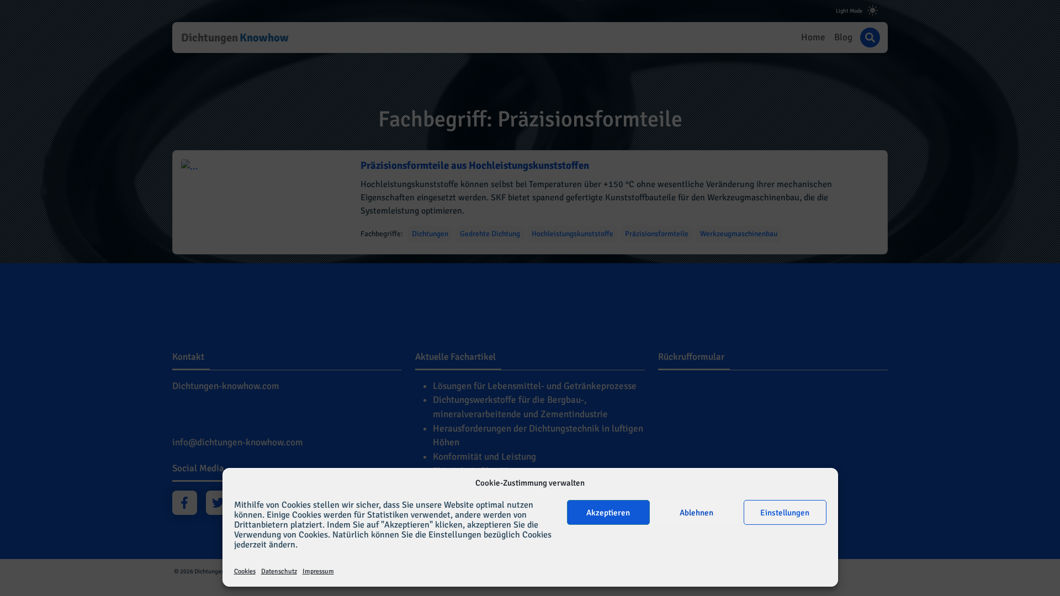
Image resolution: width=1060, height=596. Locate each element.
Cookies (245, 571)
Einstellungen (784, 513)
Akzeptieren (608, 513)
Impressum (318, 571)
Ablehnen (696, 513)
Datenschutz (279, 571)
